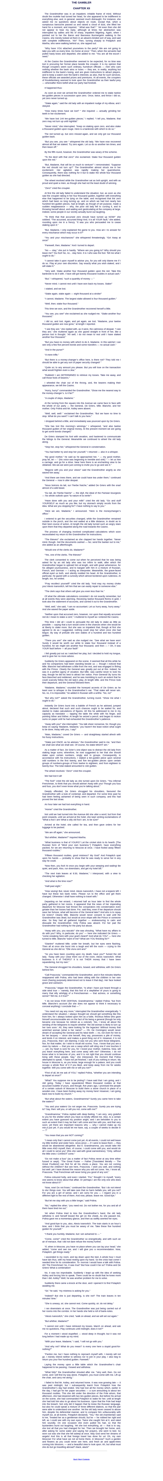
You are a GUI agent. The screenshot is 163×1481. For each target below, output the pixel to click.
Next (80, 1459)
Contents (86, 1459)
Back (75, 1459)
